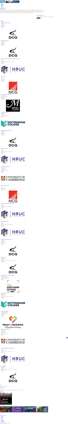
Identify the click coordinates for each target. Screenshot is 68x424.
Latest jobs (2, 20)
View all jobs (2, 21)
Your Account (2, 5)
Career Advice (2, 4)
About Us (2, 418)
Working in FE (2, 7)
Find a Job (2, 416)
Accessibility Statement (3, 421)
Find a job (2, 3)
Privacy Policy (2, 420)
